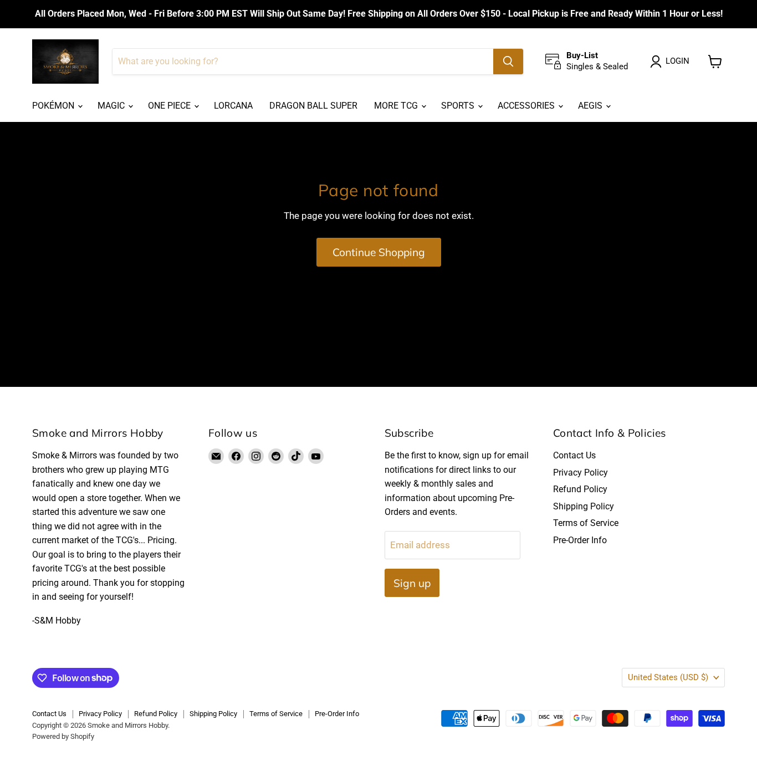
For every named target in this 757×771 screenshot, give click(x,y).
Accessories (527, 105)
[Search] (508, 61)
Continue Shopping (379, 252)
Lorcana (233, 105)
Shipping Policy (583, 506)
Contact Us (574, 455)
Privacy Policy (580, 472)
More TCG (397, 105)
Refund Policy (580, 489)
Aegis (591, 105)
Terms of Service (585, 523)
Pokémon (54, 105)
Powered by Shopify (63, 736)
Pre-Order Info (580, 540)
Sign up (412, 583)
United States (668, 677)
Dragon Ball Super (313, 105)
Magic (112, 105)
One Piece (170, 105)
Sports (459, 105)
